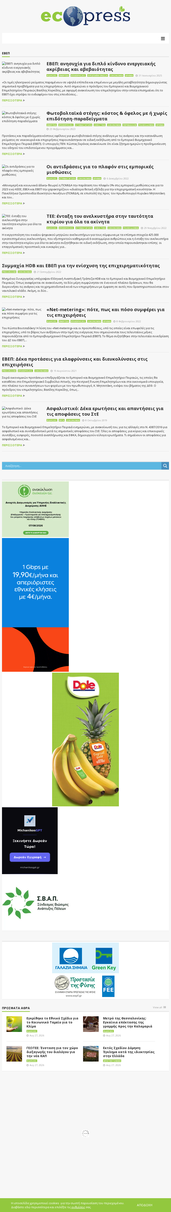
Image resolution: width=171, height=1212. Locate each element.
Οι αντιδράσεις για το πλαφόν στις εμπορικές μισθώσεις (100, 169)
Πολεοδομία (146, 125)
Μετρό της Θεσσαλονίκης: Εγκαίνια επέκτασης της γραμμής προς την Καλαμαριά (127, 1022)
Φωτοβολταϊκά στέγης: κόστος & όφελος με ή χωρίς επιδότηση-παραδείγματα (107, 116)
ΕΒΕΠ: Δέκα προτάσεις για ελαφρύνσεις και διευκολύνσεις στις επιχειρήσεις (75, 362)
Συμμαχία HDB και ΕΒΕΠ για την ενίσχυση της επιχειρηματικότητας (81, 266)
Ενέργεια (64, 75)
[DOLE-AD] (85, 739)
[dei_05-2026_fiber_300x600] (35, 604)
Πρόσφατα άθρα (16, 1008)
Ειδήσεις (52, 75)
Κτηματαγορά (83, 125)
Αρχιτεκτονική (112, 1061)
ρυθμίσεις (78, 1207)
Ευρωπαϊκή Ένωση (98, 75)
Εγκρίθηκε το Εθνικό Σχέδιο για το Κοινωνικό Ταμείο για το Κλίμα (52, 1022)
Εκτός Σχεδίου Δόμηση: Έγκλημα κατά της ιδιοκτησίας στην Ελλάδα (129, 1052)
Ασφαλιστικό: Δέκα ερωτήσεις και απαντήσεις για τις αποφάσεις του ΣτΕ (105, 411)
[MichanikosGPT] (30, 840)
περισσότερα (12, 100)
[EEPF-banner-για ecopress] (85, 970)
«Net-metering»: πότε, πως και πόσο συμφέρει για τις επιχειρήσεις (106, 312)
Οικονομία (116, 75)
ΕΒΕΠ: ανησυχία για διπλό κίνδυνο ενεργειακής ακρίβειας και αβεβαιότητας (101, 66)
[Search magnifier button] (165, 466)
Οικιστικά (99, 125)
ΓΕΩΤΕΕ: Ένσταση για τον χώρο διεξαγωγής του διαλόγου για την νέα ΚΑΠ (52, 1052)
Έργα (61, 420)
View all (157, 1007)
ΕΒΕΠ (6, 53)
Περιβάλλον (129, 125)
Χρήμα (129, 75)
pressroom (9, 272)
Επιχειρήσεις (78, 75)
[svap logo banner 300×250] (35, 902)
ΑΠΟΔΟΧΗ (144, 1205)
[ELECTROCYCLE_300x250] (35, 509)
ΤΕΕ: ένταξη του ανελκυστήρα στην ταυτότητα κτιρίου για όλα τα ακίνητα (100, 219)
